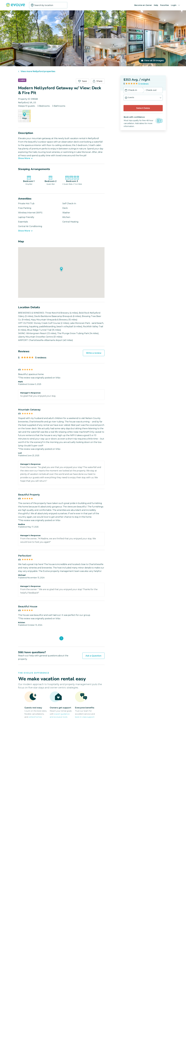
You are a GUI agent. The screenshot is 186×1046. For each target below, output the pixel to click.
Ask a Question (93, 656)
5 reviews (143, 84)
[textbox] (48, 5)
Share (99, 81)
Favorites (164, 5)
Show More (24, 158)
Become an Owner (143, 5)
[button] (143, 97)
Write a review (93, 353)
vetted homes (35, 717)
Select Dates (143, 108)
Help (156, 5)
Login (173, 5)
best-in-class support (84, 717)
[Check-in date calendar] (126, 90)
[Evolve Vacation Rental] (15, 6)
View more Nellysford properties (38, 71)
